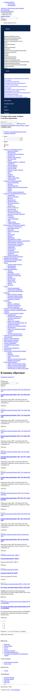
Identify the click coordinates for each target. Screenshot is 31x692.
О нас (5, 106)
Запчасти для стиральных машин (12, 60)
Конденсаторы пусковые (10, 58)
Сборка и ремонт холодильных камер (13, 95)
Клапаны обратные (9, 133)
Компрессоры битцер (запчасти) (12, 63)
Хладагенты (7, 49)
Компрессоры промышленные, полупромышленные (16, 61)
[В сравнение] (5, 450)
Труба (5, 45)
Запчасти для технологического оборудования (15, 64)
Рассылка (7, 682)
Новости (6, 110)
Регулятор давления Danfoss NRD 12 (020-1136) (15, 587)
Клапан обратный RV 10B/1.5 (10, 558)
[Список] (1, 380)
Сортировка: (4, 381)
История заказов (9, 679)
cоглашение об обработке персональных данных (15, 125)
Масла (5, 42)
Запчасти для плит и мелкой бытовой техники (15, 50)
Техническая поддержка (11, 662)
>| (4, 628)
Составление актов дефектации (11, 81)
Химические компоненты (10, 56)
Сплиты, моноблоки (9, 66)
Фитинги (6, 55)
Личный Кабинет (9, 677)
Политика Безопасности (11, 652)
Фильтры (6, 53)
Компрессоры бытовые (9, 47)
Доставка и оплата (9, 103)
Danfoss (6, 145)
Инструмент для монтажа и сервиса (12, 38)
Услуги (5, 67)
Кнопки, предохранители (10, 52)
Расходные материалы (9, 44)
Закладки (7, 680)
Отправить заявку (6, 127)
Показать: (3, 385)
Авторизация (11, 5)
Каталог (8, 28)
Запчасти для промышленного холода (13, 41)
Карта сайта (7, 664)
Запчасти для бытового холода (11, 36)
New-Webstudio (15, 690)
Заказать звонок (5, 16)
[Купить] (1, 450)
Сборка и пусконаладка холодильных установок (15, 97)
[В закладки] (3, 450)
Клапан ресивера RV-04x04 (9, 573)
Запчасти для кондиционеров (11, 39)
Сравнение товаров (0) (7, 377)
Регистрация (11, 3)
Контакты (6, 113)
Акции (6, 670)
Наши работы (7, 100)
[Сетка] (3, 380)
